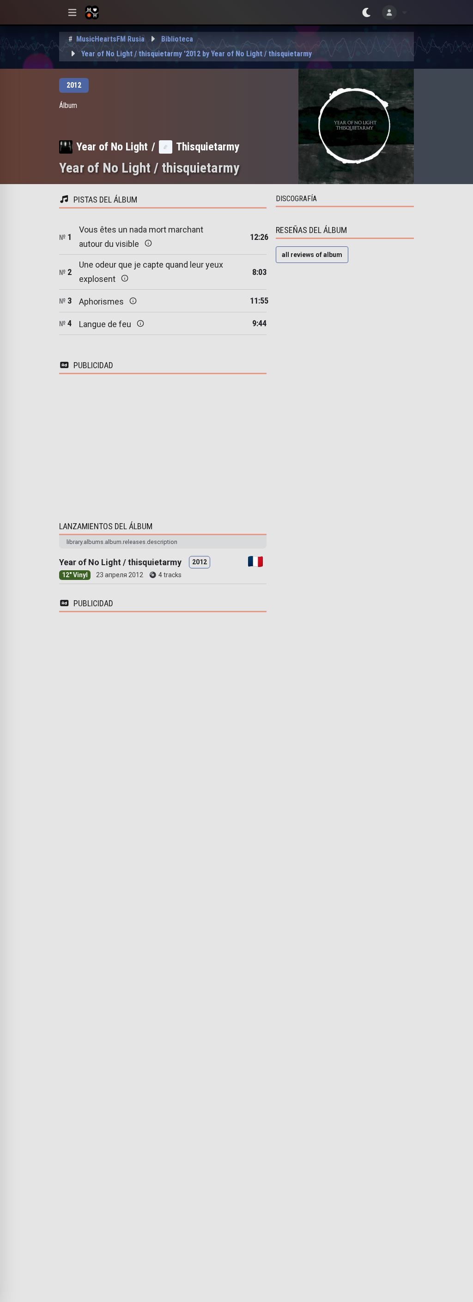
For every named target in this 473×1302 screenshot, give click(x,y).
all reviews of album (312, 254)
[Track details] (148, 243)
